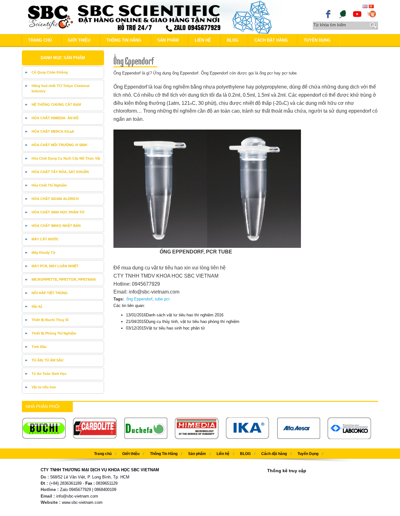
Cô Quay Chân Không (50, 72)
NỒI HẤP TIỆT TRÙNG (50, 293)
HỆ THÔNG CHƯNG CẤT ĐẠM (56, 104)
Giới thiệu (79, 40)
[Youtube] (357, 13)
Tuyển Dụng (317, 40)
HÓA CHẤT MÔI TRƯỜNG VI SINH (59, 145)
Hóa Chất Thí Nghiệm (49, 185)
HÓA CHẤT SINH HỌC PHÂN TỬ (58, 212)
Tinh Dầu (39, 347)
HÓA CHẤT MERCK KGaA (53, 131)
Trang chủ (40, 40)
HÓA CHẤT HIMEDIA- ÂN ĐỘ (55, 118)
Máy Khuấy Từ (43, 252)
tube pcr (162, 299)
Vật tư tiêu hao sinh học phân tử (165, 328)
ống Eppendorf (139, 299)
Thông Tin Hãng (123, 40)
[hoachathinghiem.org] (371, 13)
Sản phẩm (168, 40)
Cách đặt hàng (271, 40)
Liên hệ (203, 40)
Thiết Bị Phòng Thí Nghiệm (54, 333)
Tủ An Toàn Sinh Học (49, 374)
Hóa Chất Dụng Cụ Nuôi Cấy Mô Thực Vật (66, 158)
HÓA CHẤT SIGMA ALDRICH (55, 199)
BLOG (232, 40)
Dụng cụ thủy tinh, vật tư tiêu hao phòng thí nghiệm (182, 321)
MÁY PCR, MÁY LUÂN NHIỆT (55, 266)
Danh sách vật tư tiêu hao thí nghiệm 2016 (174, 315)
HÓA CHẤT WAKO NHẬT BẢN (56, 225)
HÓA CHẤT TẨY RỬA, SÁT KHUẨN (60, 172)
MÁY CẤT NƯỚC (45, 239)
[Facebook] (328, 13)
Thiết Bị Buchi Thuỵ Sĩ (50, 320)
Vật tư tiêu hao (44, 387)
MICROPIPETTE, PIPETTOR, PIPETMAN (64, 279)
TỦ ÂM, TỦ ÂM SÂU (47, 360)
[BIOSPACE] (342, 13)
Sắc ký (37, 306)
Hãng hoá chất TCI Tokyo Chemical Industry (60, 88)
